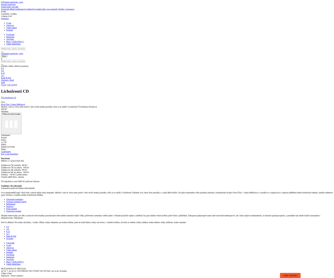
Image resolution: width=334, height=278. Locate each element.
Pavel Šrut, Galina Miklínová (13, 104)
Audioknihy (6, 152)
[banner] (167, 5)
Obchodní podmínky (14, 199)
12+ (2, 75)
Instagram (10, 37)
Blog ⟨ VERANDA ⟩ (15, 42)
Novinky (10, 238)
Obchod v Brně (7, 80)
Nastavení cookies (13, 211)
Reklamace (10, 204)
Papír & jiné (6, 78)
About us (10, 25)
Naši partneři (11, 209)
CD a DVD (12, 85)
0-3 (2, 68)
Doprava (9, 206)
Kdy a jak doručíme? (9, 154)
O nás (8, 23)
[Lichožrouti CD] (8, 98)
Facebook (10, 34)
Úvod (3, 85)
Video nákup (11, 28)
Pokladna (5, 18)
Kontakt (9, 30)
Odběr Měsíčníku (13, 44)
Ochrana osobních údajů (16, 202)
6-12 (3, 73)
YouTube (10, 39)
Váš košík (10, 243)
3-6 (2, 71)
